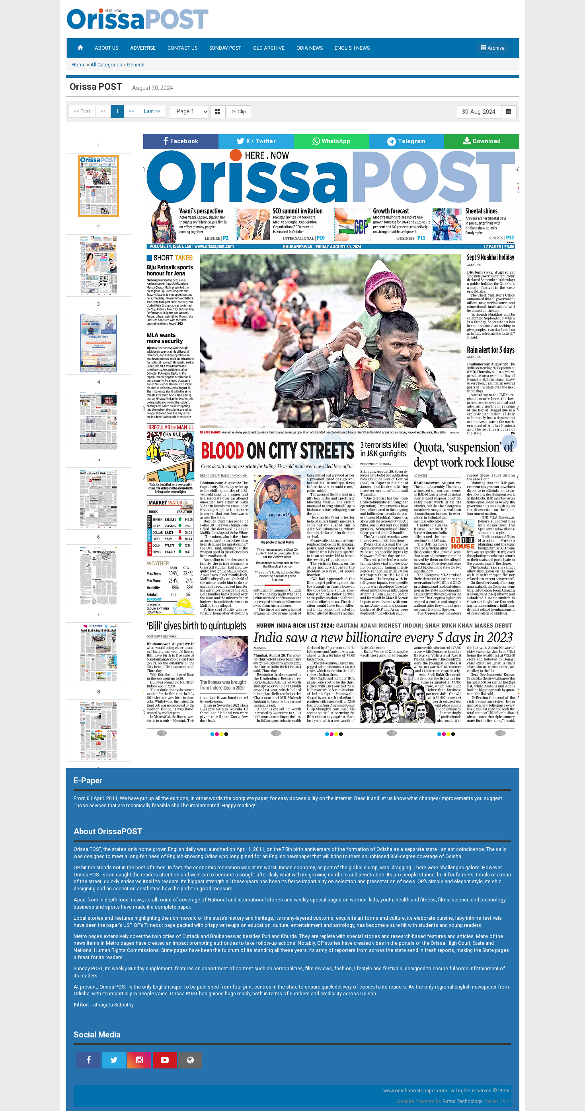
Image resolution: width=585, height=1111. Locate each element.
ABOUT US (106, 48)
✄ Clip (239, 112)
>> (131, 111)
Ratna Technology (462, 1101)
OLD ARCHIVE (269, 48)
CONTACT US (182, 48)
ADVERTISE (143, 48)
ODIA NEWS (309, 48)
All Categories (106, 65)
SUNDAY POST (225, 48)
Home (79, 65)
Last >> (152, 111)
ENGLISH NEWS (352, 48)
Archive (495, 48)
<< (103, 111)
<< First (82, 111)
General (135, 65)
